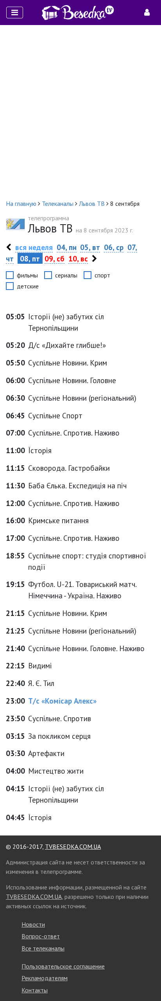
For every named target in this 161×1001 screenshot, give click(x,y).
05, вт (90, 247)
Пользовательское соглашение (63, 966)
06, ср (113, 247)
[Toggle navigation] (14, 12)
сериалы (66, 275)
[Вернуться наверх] (147, 977)
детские (28, 286)
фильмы (27, 275)
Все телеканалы (42, 948)
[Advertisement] (80, 112)
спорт (102, 275)
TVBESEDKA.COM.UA (73, 846)
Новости (33, 924)
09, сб (54, 258)
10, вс (78, 258)
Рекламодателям (44, 978)
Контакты (34, 990)
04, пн (67, 247)
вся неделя (34, 247)
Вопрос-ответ (40, 936)
